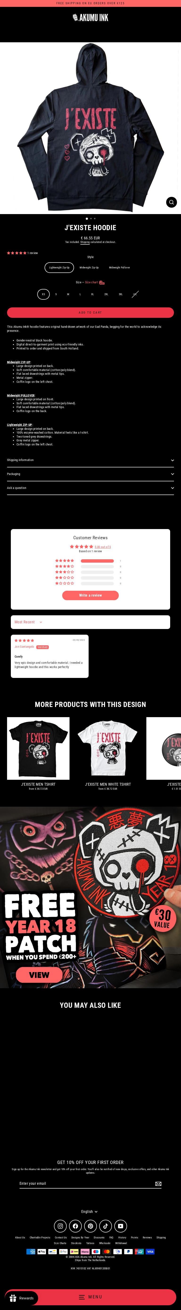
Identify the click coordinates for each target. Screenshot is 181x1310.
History (122, 1237)
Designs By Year (80, 1237)
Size (87, 282)
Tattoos (90, 1243)
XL (92, 294)
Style (90, 257)
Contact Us (61, 1237)
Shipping (85, 242)
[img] (24, 640)
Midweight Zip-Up (89, 267)
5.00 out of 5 (103, 547)
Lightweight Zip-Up (59, 267)
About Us (20, 1237)
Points (134, 1237)
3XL (121, 294)
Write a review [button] (90, 595)
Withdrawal (121, 1243)
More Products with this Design (90, 704)
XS (43, 294)
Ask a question (16, 488)
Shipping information (20, 460)
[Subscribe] (157, 1184)
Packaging (13, 474)
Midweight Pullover (119, 267)
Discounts (99, 1237)
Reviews (147, 1237)
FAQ (111, 1237)
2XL (106, 294)
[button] (17, 253)
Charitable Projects (40, 1237)
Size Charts (60, 1243)
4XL (135, 294)
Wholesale (105, 1243)
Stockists (76, 1243)
